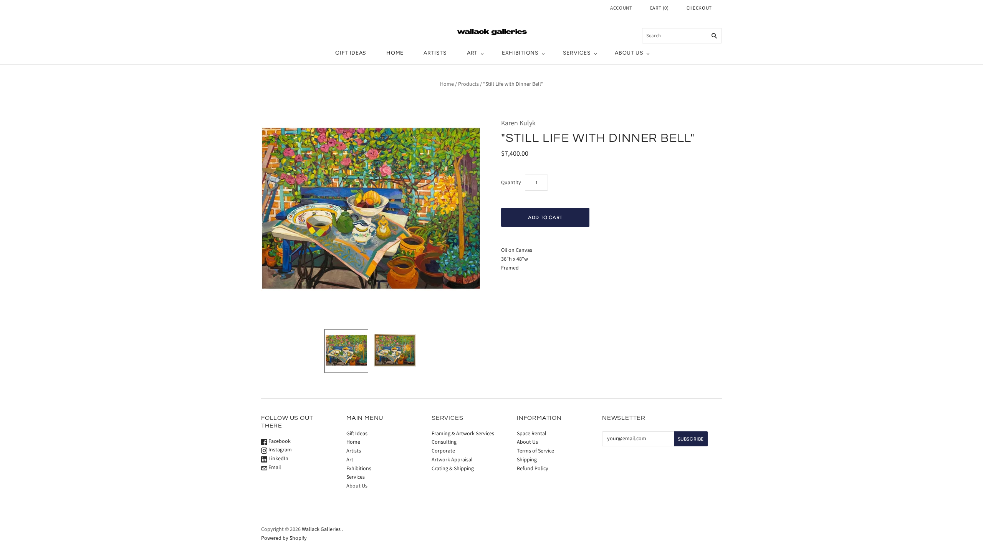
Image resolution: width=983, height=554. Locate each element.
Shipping (527, 460)
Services (577, 53)
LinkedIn (277, 458)
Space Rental (531, 434)
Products (468, 84)
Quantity (511, 182)
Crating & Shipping (453, 468)
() (659, 8)
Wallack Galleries (321, 529)
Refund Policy (532, 468)
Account (621, 8)
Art (472, 53)
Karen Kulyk (518, 123)
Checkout (699, 8)
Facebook (279, 441)
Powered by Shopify (284, 538)
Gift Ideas (350, 53)
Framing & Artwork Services (463, 434)
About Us (629, 53)
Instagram (279, 450)
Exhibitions (520, 53)
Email (274, 467)
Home (395, 53)
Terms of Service (535, 451)
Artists (435, 53)
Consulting (444, 442)
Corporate (443, 451)
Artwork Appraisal (452, 460)
